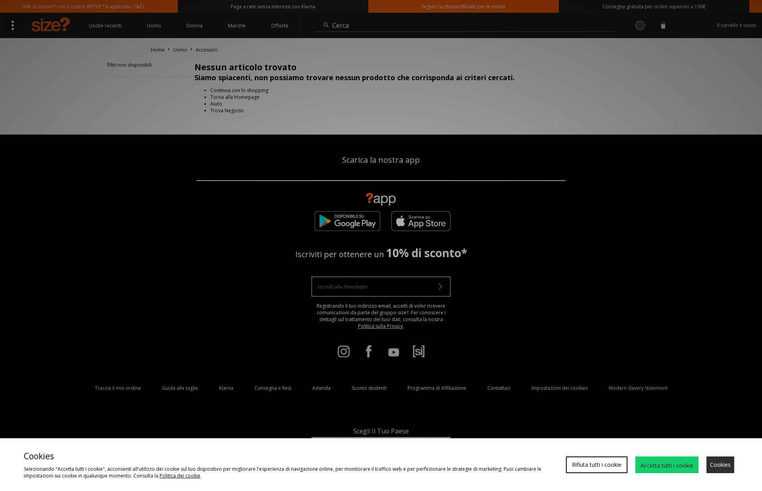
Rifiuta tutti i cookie (597, 464)
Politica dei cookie (180, 475)
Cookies (720, 464)
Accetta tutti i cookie (667, 465)
